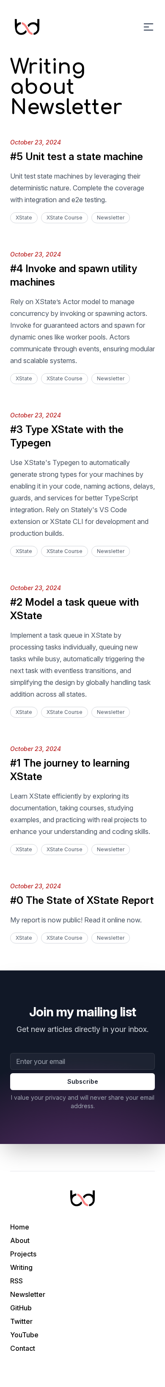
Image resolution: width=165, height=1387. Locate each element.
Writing (21, 1267)
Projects (23, 1254)
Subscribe (82, 1081)
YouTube (24, 1335)
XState (24, 217)
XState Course (64, 217)
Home (19, 1227)
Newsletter (110, 217)
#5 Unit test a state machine (76, 156)
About (20, 1240)
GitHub (21, 1308)
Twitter (21, 1321)
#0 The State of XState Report (82, 900)
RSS (16, 1281)
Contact (22, 1348)
